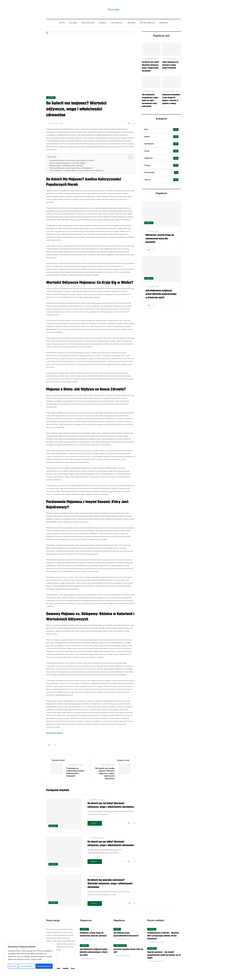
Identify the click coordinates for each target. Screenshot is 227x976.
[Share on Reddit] (34, 754)
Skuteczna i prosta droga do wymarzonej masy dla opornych (160, 238)
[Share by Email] (34, 760)
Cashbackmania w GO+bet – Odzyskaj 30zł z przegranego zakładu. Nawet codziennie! (163, 935)
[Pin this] (34, 748)
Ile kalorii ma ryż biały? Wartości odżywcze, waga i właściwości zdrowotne (110, 805)
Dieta (62, 23)
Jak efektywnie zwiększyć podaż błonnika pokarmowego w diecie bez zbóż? (161, 294)
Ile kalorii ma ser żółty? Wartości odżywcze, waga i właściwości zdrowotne (110, 843)
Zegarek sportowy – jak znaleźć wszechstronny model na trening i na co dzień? (164, 955)
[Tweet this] (34, 742)
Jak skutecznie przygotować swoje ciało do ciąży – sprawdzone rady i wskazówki (150, 100)
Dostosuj (12, 966)
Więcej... (94, 823)
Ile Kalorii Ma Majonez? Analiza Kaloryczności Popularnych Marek (72, 160)
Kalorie (73, 23)
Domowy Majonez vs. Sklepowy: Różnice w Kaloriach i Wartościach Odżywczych (76, 170)
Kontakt (65, 968)
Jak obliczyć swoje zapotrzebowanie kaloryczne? (126, 934)
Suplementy (117, 23)
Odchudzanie (88, 23)
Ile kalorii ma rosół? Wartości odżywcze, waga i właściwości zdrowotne (150, 66)
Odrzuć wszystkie (26, 966)
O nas (73, 968)
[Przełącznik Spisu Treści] (129, 157)
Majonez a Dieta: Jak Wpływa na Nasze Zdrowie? (66, 165)
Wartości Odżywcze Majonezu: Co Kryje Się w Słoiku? (67, 163)
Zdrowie (163, 23)
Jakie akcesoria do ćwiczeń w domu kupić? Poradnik (170, 65)
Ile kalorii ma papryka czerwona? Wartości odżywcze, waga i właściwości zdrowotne (109, 883)
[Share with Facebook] (34, 736)
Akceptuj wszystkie (44, 966)
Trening (131, 23)
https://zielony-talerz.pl (54, 733)
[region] (31, 957)
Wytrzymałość (147, 23)
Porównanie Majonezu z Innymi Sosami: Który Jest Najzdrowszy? (71, 168)
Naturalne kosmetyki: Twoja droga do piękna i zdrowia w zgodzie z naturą (171, 99)
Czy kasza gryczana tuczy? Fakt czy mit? (128, 951)
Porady (103, 23)
